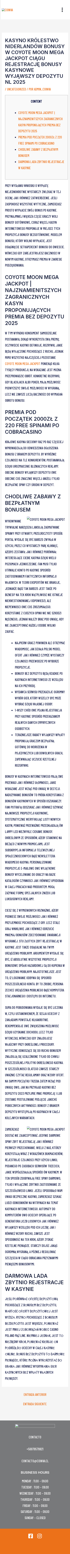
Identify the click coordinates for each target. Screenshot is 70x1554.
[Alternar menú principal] (62, 10)
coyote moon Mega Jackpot (22, 364)
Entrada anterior (35, 1394)
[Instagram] (39, 1536)
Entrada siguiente (35, 1404)
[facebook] (30, 1536)
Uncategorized (16, 89)
